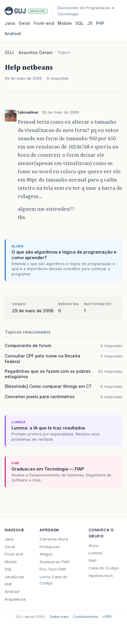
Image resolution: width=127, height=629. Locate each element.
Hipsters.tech (101, 575)
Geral (24, 23)
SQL (79, 23)
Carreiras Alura (54, 539)
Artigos (46, 554)
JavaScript (14, 576)
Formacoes (50, 546)
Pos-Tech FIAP (53, 569)
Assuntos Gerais (36, 52)
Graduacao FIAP (55, 561)
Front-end (14, 554)
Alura (93, 545)
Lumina (95, 552)
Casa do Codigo (104, 568)
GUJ (9, 52)
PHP (100, 23)
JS (89, 23)
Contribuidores (85, 617)
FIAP (93, 560)
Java (10, 23)
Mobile (65, 23)
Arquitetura (15, 599)
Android (13, 33)
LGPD (107, 617)
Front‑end (43, 23)
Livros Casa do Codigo (53, 579)
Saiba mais (59, 617)
